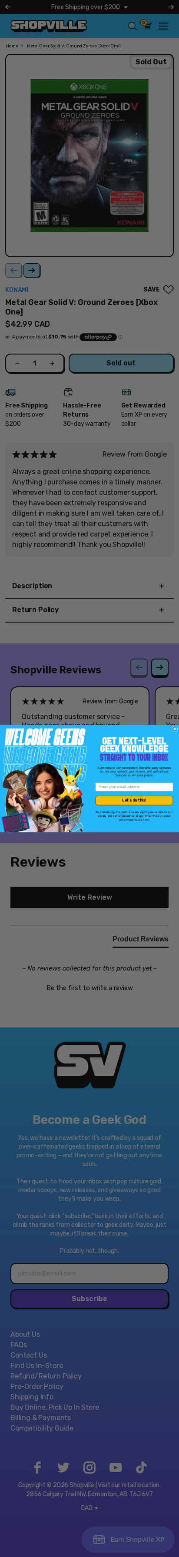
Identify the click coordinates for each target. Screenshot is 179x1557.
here (146, 819)
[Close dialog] (174, 729)
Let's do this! (134, 800)
